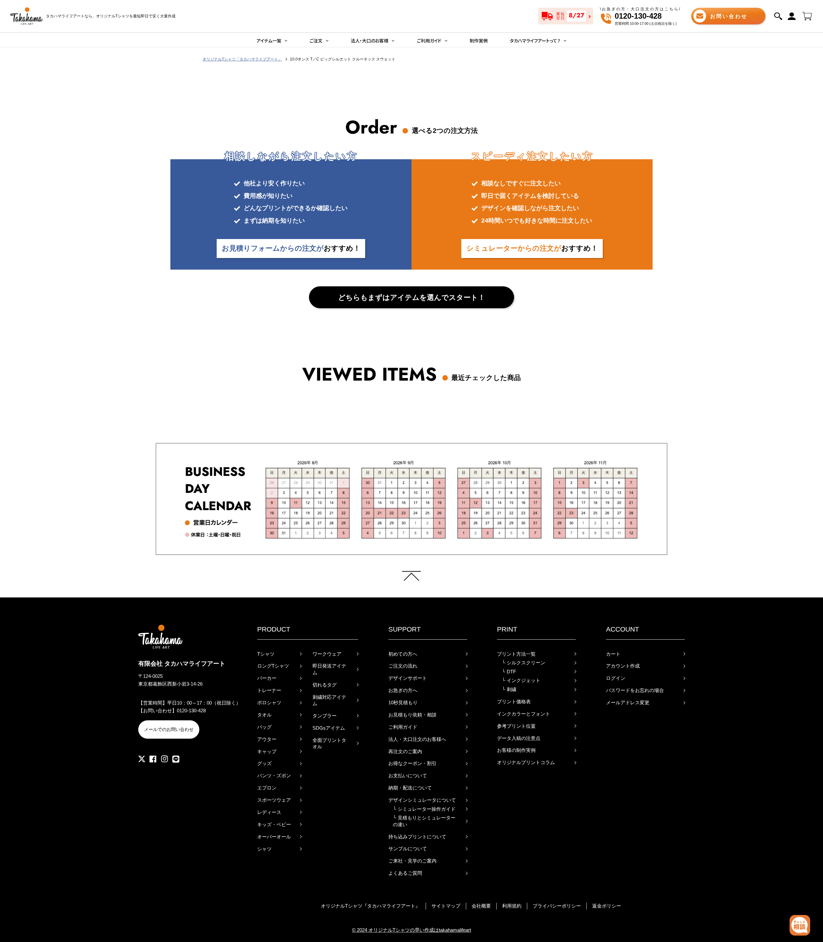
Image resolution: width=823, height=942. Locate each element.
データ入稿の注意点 (518, 738)
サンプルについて (407, 848)
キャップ (266, 751)
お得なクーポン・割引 (412, 763)
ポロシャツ (269, 702)
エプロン (266, 787)
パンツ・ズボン (274, 775)
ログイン (615, 678)
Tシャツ (266, 654)
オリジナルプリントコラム (526, 762)
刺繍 (509, 689)
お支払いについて (407, 775)
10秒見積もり (403, 702)
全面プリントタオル (329, 743)
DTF (509, 671)
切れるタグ (324, 685)
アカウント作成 (623, 666)
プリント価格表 (514, 701)
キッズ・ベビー (274, 824)
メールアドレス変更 (627, 702)
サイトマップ (445, 906)
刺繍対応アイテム (329, 700)
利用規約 (511, 906)
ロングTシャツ (273, 666)
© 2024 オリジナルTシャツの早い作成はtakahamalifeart (411, 930)
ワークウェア (326, 654)
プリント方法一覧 (516, 654)
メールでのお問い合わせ (169, 729)
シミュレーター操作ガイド (424, 809)
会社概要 (481, 906)
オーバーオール (274, 836)
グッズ (264, 763)
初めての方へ (402, 654)
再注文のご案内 (405, 751)
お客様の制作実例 (516, 750)
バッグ (264, 727)
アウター (266, 739)
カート (613, 654)
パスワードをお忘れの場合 (635, 690)
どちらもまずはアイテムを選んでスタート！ (411, 297)
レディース (269, 812)
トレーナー (269, 690)
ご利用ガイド (402, 727)
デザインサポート (407, 678)
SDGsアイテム (328, 728)
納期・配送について (410, 787)
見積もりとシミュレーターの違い (424, 821)
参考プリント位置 (516, 726)
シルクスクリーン (523, 662)
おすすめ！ (291, 248)
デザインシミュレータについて (422, 800)
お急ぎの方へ (402, 690)
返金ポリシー (606, 906)
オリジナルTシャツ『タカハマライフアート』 (370, 906)
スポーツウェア (274, 800)
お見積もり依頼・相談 (412, 714)
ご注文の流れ (402, 666)
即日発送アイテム (329, 669)
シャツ (264, 849)
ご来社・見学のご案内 (412, 861)
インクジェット (521, 680)
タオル (264, 714)
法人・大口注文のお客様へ (417, 739)
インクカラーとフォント (523, 713)
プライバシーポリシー (557, 906)
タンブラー (324, 715)
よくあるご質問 (405, 873)
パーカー (266, 678)
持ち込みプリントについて (417, 836)
